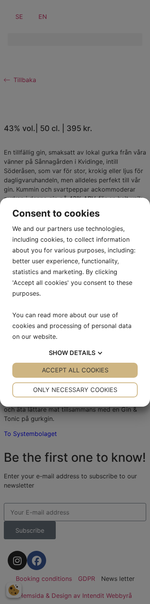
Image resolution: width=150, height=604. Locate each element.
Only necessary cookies (75, 390)
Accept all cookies (75, 370)
